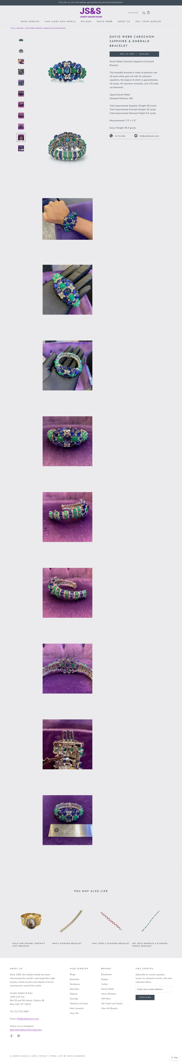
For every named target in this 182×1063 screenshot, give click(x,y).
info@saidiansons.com (28, 1018)
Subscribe (145, 997)
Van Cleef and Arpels (60, 22)
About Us (124, 22)
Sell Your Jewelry (148, 22)
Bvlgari (86, 22)
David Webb (104, 22)
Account (133, 13)
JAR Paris (106, 998)
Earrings (74, 998)
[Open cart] (148, 12)
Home (13, 28)
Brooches (74, 988)
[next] (174, 922)
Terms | (54, 1056)
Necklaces (75, 984)
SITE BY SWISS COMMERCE (72, 1056)
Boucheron (106, 974)
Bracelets (20, 28)
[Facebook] (11, 1036)
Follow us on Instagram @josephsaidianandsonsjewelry (91, 2)
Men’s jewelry (77, 1008)
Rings (73, 974)
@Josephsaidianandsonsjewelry (26, 1029)
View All (74, 1013)
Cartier (104, 984)
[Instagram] (18, 1036)
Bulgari (104, 979)
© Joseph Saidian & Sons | (24, 1056)
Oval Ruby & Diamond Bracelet (111, 943)
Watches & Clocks (79, 1003)
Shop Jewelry (30, 22)
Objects (74, 993)
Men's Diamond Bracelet (67, 943)
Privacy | (44, 1056)
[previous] (8, 922)
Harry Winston (108, 993)
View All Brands (109, 1008)
